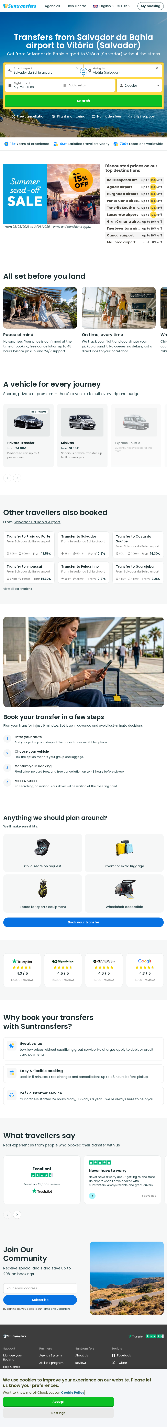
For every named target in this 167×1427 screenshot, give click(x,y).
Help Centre (76, 6)
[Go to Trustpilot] (146, 1336)
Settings (58, 1413)
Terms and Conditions (56, 1309)
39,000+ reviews (63, 980)
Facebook (124, 1355)
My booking (150, 6)
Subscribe (40, 1299)
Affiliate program (51, 1363)
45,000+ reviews (22, 980)
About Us (81, 1355)
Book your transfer (83, 922)
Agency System (50, 1355)
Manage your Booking (12, 1357)
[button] (77, 68)
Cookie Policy (72, 1392)
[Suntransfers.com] (19, 6)
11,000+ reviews (103, 980)
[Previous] (7, 478)
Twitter (122, 1363)
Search (83, 100)
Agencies (52, 6)
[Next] (17, 478)
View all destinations (17, 589)
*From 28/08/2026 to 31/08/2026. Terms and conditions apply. (47, 227)
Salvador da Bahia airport (37, 522)
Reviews (81, 1363)
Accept (58, 1401)
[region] (83, 1398)
